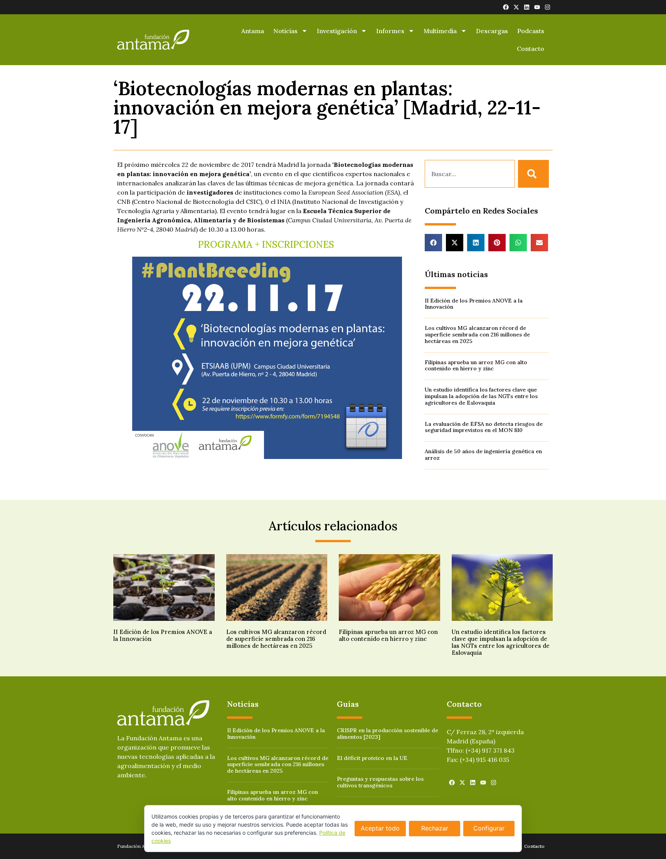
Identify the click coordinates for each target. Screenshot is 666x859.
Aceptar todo (380, 828)
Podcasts (530, 31)
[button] (433, 242)
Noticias (285, 31)
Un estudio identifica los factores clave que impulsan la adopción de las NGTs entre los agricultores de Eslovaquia (481, 396)
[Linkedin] (526, 7)
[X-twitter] (516, 7)
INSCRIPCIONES (299, 244)
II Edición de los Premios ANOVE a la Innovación (474, 304)
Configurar (489, 828)
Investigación (337, 31)
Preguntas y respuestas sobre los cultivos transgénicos (380, 782)
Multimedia (440, 31)
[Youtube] (537, 7)
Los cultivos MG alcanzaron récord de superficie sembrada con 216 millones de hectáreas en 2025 (477, 334)
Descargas (492, 31)
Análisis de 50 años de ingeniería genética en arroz (483, 454)
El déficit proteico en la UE (372, 758)
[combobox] (470, 174)
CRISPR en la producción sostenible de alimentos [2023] (387, 733)
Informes (390, 31)
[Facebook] (506, 7)
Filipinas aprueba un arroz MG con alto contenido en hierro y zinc (476, 365)
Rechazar (434, 828)
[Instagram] (547, 7)
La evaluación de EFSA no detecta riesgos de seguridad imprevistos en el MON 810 (484, 427)
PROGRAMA (225, 244)
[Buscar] (533, 174)
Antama (252, 31)
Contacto (530, 48)
